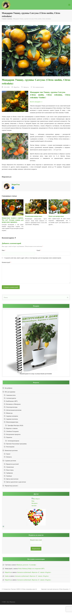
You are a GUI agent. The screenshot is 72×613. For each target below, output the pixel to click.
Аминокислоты (11, 395)
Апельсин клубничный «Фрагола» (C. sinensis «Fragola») (34, 572)
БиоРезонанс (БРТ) (12, 401)
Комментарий (6, 262)
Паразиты (9, 437)
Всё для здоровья (10, 392)
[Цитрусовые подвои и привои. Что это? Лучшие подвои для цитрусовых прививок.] (12, 207)
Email (39, 250)
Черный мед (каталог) (11, 486)
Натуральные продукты (13, 434)
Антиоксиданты (11, 398)
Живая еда (9, 413)
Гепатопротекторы (11, 407)
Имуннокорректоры (12, 422)
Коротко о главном (11, 428)
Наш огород (9, 470)
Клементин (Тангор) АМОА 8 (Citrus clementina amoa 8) (19, 589)
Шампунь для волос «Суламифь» (26, 565)
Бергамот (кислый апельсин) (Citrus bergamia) (55, 589)
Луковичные (10, 467)
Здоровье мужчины (12, 419)
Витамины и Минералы (13, 404)
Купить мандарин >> (36, 102)
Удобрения (9, 473)
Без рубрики (8, 388)
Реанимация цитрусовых (33, 216)
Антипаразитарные (13, 441)
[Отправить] (67, 297)
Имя (3, 250)
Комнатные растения (11, 450)
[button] (69, 5)
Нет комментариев (38, 87)
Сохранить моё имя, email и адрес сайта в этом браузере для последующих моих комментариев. (32, 258)
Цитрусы (26, 87)
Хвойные (9, 476)
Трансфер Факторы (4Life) (15, 425)
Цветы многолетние (12, 479)
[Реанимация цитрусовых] (36, 206)
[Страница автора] (7, 186)
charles (7, 576)
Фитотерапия (10, 447)
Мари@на (16, 87)
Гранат (8, 454)
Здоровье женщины (12, 416)
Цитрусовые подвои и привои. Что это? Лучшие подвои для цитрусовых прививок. (12, 220)
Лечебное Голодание (12, 431)
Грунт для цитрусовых (56, 216)
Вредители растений (12, 464)
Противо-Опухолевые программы (16, 444)
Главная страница (7, 19)
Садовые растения (10, 460)
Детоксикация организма (13, 410)
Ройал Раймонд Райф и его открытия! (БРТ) (31, 568)
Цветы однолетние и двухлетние (16, 482)
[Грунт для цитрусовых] (59, 206)
